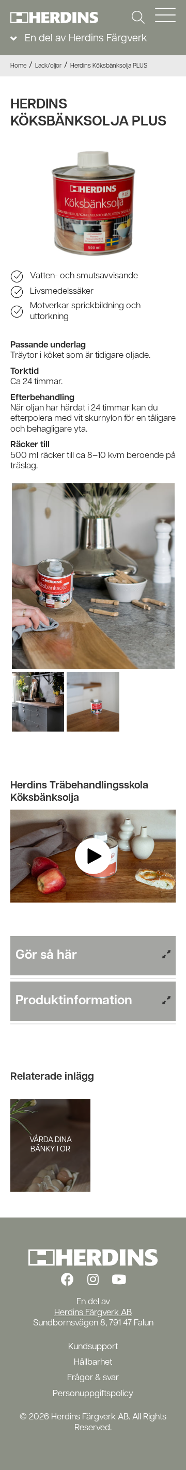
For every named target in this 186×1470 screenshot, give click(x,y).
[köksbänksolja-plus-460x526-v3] (38, 702)
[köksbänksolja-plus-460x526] (93, 702)
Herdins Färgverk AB (93, 1312)
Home (18, 66)
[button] (138, 17)
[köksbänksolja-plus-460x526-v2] (93, 576)
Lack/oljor (48, 66)
